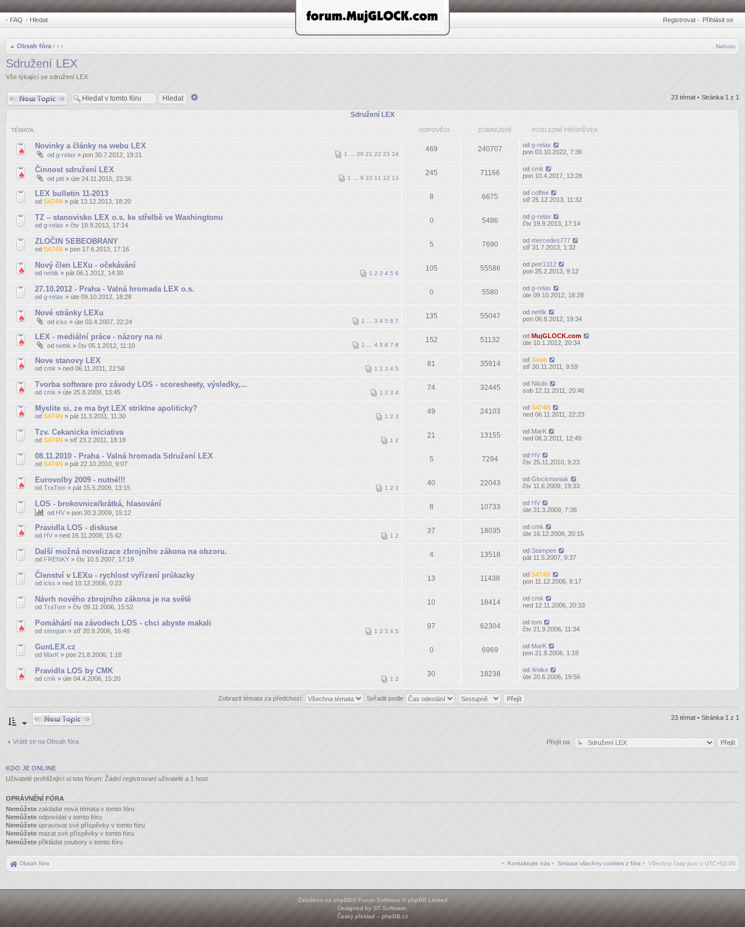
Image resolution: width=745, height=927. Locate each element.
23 (386, 154)
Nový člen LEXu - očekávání (85, 265)
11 (377, 178)
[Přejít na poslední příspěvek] (556, 144)
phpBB (343, 900)
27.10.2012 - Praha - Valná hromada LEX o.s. (114, 289)
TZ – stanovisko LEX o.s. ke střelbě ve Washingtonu (129, 217)
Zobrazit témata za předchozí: (261, 698)
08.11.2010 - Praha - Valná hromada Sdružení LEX (124, 456)
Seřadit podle (386, 698)
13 (395, 178)
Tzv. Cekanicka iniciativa (79, 432)
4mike (539, 669)
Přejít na (559, 741)
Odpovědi (434, 130)
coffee (540, 192)
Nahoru (726, 46)
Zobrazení (495, 130)
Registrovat (679, 19)
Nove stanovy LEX (68, 360)
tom (536, 622)
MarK (539, 431)
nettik (51, 272)
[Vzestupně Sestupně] (492, 698)
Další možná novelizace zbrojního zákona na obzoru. (131, 551)
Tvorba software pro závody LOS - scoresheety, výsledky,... (141, 384)
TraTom (55, 487)
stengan (55, 630)
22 (377, 154)
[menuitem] (599, 863)
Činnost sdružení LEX (74, 169)
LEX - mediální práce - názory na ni (98, 336)
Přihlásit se (718, 19)
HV (535, 455)
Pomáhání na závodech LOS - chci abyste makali (123, 623)
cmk (537, 168)
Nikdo (539, 383)
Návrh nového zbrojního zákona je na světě (113, 599)
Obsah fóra (34, 45)
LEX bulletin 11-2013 (71, 193)
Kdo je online (31, 768)
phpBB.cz (395, 916)
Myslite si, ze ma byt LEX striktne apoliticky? (116, 408)
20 (360, 154)
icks (62, 321)
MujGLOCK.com (556, 335)
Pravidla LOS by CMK (74, 670)
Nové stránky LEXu (69, 312)
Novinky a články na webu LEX (90, 145)
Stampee (543, 550)
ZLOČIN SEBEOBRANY (76, 241)
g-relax (66, 154)
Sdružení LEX (41, 63)
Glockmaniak (550, 478)
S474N (53, 201)
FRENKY (56, 559)
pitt (60, 178)
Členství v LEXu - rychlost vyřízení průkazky (114, 575)
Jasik (539, 359)
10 (369, 178)
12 (386, 178)
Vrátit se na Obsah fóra (46, 741)
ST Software (389, 908)
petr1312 (543, 264)
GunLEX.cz (55, 646)
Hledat (39, 19)
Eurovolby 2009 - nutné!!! (80, 479)
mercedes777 (550, 240)
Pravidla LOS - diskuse (76, 527)
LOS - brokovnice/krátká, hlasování (98, 503)
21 (369, 154)
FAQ (16, 19)
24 (395, 154)
